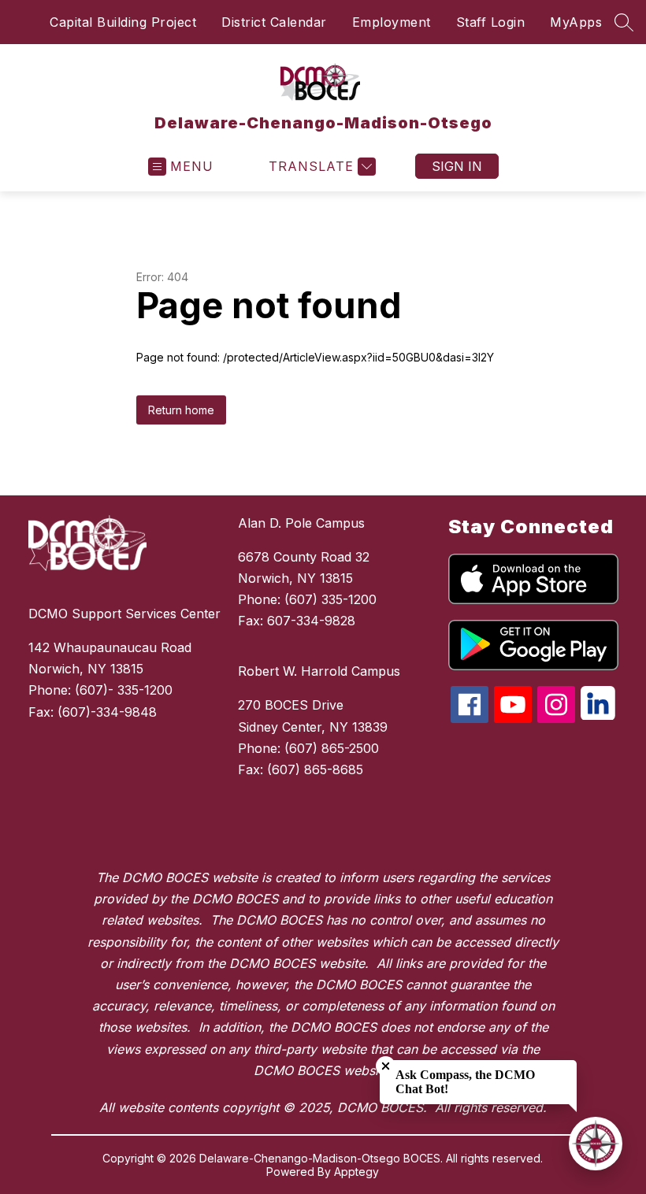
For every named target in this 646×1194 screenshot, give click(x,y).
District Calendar (274, 22)
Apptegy (356, 1171)
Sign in (457, 166)
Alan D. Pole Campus (301, 523)
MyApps (576, 22)
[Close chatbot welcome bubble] (385, 1066)
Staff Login (490, 22)
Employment (391, 22)
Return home (181, 410)
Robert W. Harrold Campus (319, 671)
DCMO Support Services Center (124, 613)
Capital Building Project (123, 22)
